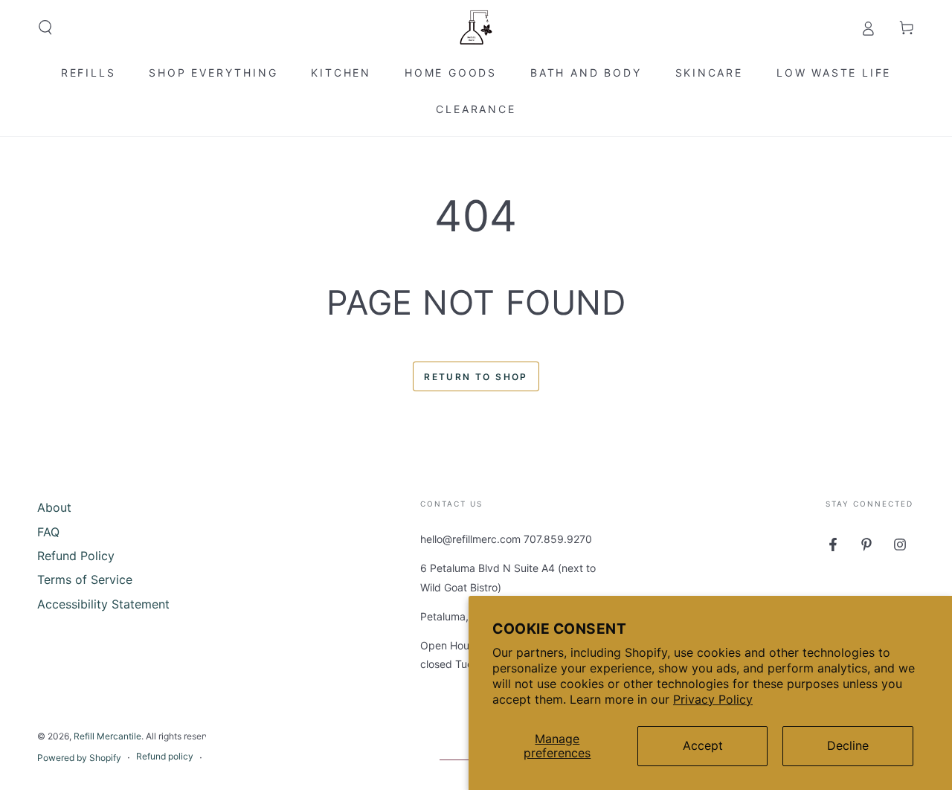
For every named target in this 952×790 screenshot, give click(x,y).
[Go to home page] (476, 27)
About (54, 507)
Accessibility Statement (103, 604)
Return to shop (476, 376)
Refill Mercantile (107, 736)
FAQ (48, 531)
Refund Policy (76, 555)
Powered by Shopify (79, 757)
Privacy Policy (713, 699)
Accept (703, 745)
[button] (45, 27)
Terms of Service (84, 579)
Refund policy (164, 756)
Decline (848, 745)
